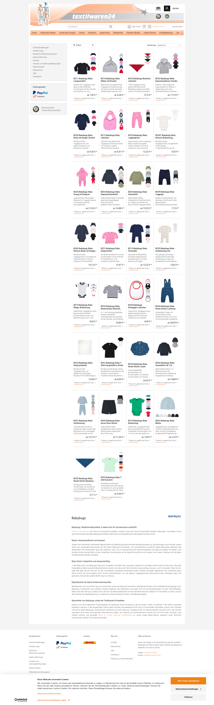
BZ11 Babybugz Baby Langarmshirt (83, 79)
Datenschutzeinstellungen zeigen (52, 700)
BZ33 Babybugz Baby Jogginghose (137, 136)
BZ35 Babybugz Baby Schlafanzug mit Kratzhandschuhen (164, 249)
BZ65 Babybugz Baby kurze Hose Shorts (110, 421)
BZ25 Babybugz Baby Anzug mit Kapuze (83, 193)
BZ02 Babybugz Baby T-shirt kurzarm (111, 478)
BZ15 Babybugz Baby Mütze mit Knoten (110, 79)
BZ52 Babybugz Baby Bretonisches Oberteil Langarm (110, 307)
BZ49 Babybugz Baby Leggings (164, 193)
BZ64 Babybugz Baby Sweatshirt (137, 193)
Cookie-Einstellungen (41, 48)
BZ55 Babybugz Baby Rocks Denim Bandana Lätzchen (84, 479)
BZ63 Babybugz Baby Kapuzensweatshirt (110, 193)
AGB (34, 73)
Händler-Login (38, 51)
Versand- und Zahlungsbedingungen (47, 64)
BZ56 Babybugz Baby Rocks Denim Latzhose (165, 307)
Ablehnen (188, 697)
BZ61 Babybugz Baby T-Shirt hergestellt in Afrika (112, 364)
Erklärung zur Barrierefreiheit (122, 659)
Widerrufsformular (40, 57)
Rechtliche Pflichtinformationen (45, 54)
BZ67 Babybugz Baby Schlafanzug (83, 421)
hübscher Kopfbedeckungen (124, 615)
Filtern (78, 45)
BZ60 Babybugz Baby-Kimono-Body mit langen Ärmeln (84, 249)
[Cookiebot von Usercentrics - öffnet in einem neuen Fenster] (21, 700)
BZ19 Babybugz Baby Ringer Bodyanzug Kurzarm (83, 306)
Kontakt (36, 60)
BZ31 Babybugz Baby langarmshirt (110, 249)
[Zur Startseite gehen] (107, 14)
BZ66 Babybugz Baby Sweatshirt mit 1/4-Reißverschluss (164, 364)
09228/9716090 (150, 653)
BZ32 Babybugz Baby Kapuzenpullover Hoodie (166, 79)
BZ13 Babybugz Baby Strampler (137, 249)
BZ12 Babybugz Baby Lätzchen (110, 136)
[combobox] (87, 26)
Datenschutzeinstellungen (187, 689)
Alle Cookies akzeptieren (188, 681)
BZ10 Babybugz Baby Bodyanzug (137, 421)
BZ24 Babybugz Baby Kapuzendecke (83, 364)
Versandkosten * (79, 100)
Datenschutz (38, 70)
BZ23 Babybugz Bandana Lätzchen (139, 79)
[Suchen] (111, 26)
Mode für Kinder (105, 615)
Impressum (37, 77)
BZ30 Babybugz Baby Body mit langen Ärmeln (84, 136)
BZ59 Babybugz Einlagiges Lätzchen (137, 306)
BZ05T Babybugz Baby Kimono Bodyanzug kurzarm (165, 136)
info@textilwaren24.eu (152, 655)
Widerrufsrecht (38, 67)
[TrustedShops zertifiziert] (158, 16)
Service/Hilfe (177, 27)
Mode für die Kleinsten (80, 531)
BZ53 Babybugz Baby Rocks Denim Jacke (137, 365)
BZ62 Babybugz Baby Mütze (164, 421)
